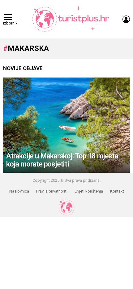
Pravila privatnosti (51, 191)
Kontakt (117, 191)
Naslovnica (19, 191)
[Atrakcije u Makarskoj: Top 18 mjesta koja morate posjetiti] (66, 125)
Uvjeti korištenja (89, 191)
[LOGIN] (126, 19)
